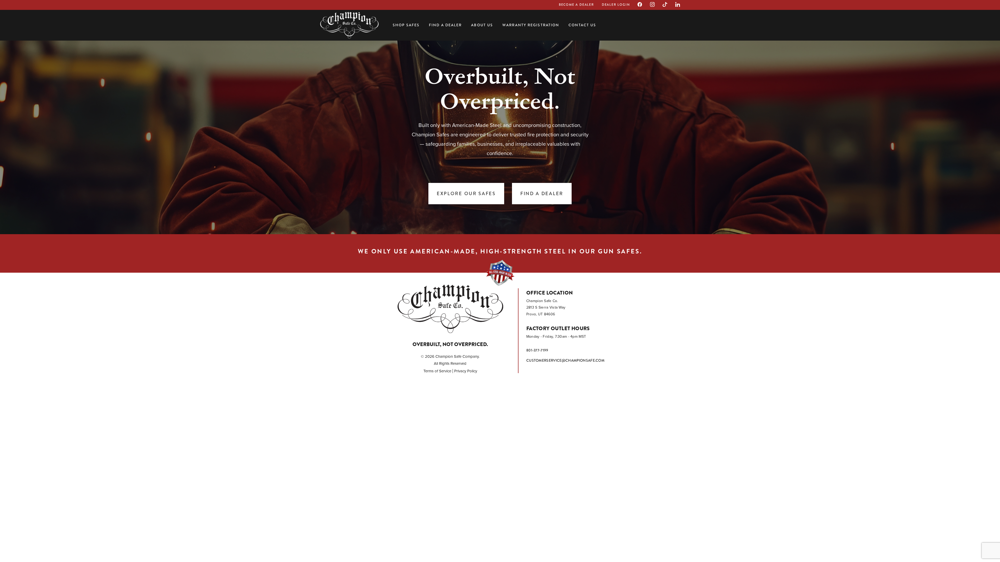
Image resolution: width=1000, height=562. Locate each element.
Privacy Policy (465, 371)
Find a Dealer (445, 25)
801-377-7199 (537, 350)
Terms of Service (437, 371)
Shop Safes (406, 25)
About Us (482, 25)
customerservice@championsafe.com (565, 360)
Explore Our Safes (466, 193)
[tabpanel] (500, 135)
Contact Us (582, 25)
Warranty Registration (530, 25)
